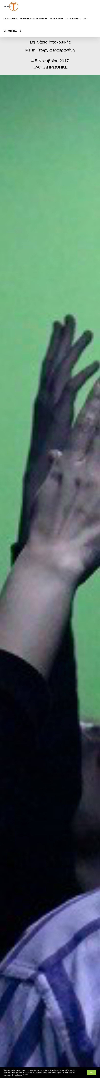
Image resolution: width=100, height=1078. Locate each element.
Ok (91, 1072)
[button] (21, 31)
